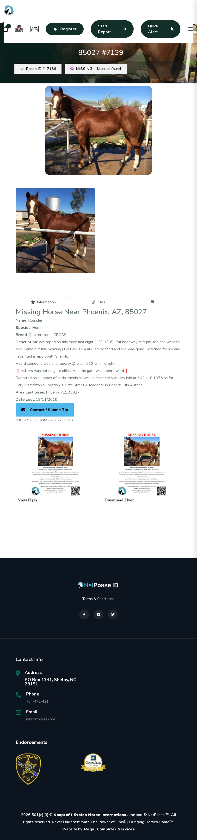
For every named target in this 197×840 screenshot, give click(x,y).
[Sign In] (35, 29)
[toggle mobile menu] (190, 29)
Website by (98, 829)
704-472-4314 (38, 701)
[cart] (6, 29)
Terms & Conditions (98, 599)
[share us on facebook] (84, 614)
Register (68, 29)
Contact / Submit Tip (49, 409)
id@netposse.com (40, 719)
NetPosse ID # (37, 68)
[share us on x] (113, 614)
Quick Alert (153, 29)
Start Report (104, 29)
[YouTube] (98, 614)
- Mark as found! (99, 68)
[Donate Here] (19, 29)
